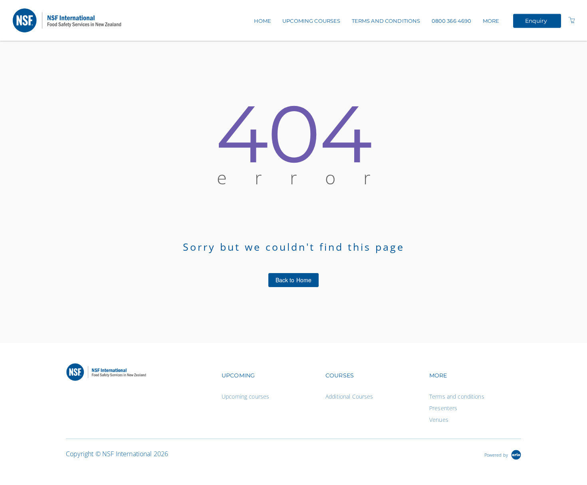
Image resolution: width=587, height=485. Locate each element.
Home (263, 21)
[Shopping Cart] (572, 20)
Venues (438, 419)
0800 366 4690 (452, 21)
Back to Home (294, 280)
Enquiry (536, 20)
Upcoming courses (311, 21)
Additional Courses (349, 396)
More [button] (491, 21)
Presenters (443, 408)
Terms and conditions (386, 21)
